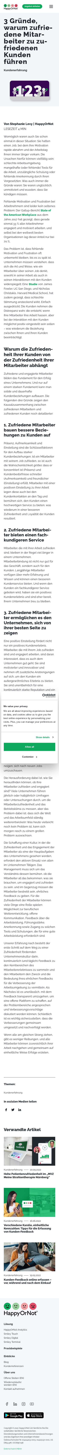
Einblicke (9, 1356)
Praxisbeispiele (13, 1348)
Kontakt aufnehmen (14, 1389)
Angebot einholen (32, 6)
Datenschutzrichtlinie (13, 1449)
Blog (6, 1362)
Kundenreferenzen (14, 1366)
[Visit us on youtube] (32, 1404)
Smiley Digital (11, 1338)
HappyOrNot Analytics (15, 1329)
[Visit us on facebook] (7, 1404)
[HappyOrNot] (21, 1315)
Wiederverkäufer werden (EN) (12, 1383)
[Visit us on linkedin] (15, 1404)
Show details (43, 737)
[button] (51, 6)
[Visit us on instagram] (23, 1404)
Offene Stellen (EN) (14, 1378)
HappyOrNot (11, 7)
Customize (27, 756)
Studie (33, 284)
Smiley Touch (11, 1333)
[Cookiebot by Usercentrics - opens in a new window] (42, 696)
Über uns (9, 1372)
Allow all (29, 746)
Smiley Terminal (12, 1342)
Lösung (8, 1324)
